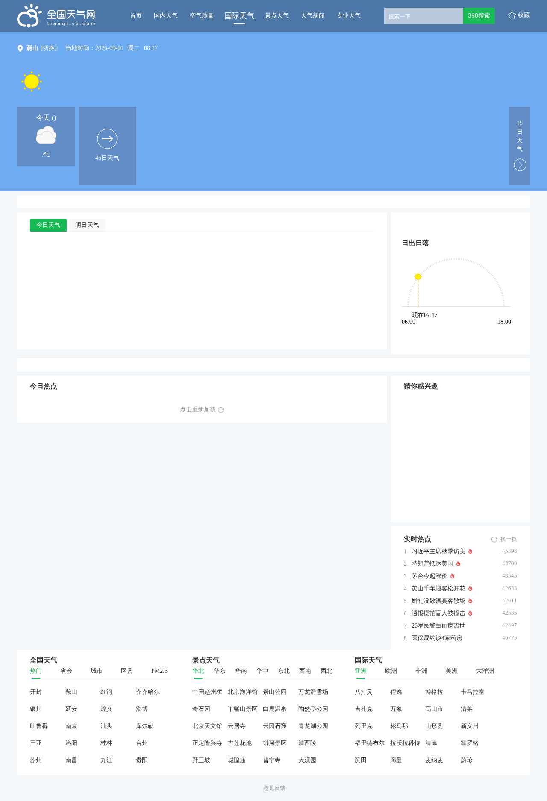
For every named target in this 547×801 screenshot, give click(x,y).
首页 (136, 15)
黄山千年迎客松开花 (438, 588)
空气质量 (202, 15)
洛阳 (71, 743)
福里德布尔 (370, 743)
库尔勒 (145, 726)
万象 (396, 709)
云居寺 (237, 726)
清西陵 (307, 743)
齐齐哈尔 (148, 692)
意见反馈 (274, 788)
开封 (36, 692)
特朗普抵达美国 (432, 563)
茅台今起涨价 (429, 576)
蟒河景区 (275, 743)
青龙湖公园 (313, 726)
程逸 (396, 692)
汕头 (106, 726)
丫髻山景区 (243, 709)
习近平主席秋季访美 (438, 551)
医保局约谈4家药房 (437, 638)
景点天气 (277, 15)
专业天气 (349, 15)
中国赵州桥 (207, 692)
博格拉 (434, 692)
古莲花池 (240, 743)
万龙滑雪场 (313, 692)
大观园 (307, 760)
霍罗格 (470, 743)
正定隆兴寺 (207, 743)
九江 (106, 760)
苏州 (36, 760)
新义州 (470, 726)
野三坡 (201, 760)
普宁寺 (272, 760)
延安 (71, 709)
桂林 (106, 743)
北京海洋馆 (243, 692)
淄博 (142, 709)
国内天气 (166, 15)
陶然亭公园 (313, 709)
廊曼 (396, 760)
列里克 (364, 726)
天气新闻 (313, 15)
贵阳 (142, 760)
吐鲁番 (39, 726)
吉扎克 (364, 709)
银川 (36, 709)
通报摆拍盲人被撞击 (438, 613)
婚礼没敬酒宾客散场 (438, 601)
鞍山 (71, 692)
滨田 (361, 760)
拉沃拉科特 (405, 743)
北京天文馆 (207, 726)
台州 (142, 743)
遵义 (106, 709)
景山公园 (275, 692)
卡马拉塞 (473, 692)
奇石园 (201, 709)
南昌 (71, 760)
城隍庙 (237, 760)
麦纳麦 (434, 760)
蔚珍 (467, 760)
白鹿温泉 (275, 709)
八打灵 (364, 692)
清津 (431, 743)
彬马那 (399, 726)
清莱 (467, 709)
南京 (71, 726)
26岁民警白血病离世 (438, 625)
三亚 (36, 743)
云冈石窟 (275, 726)
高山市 (434, 709)
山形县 (434, 726)
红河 (106, 692)
